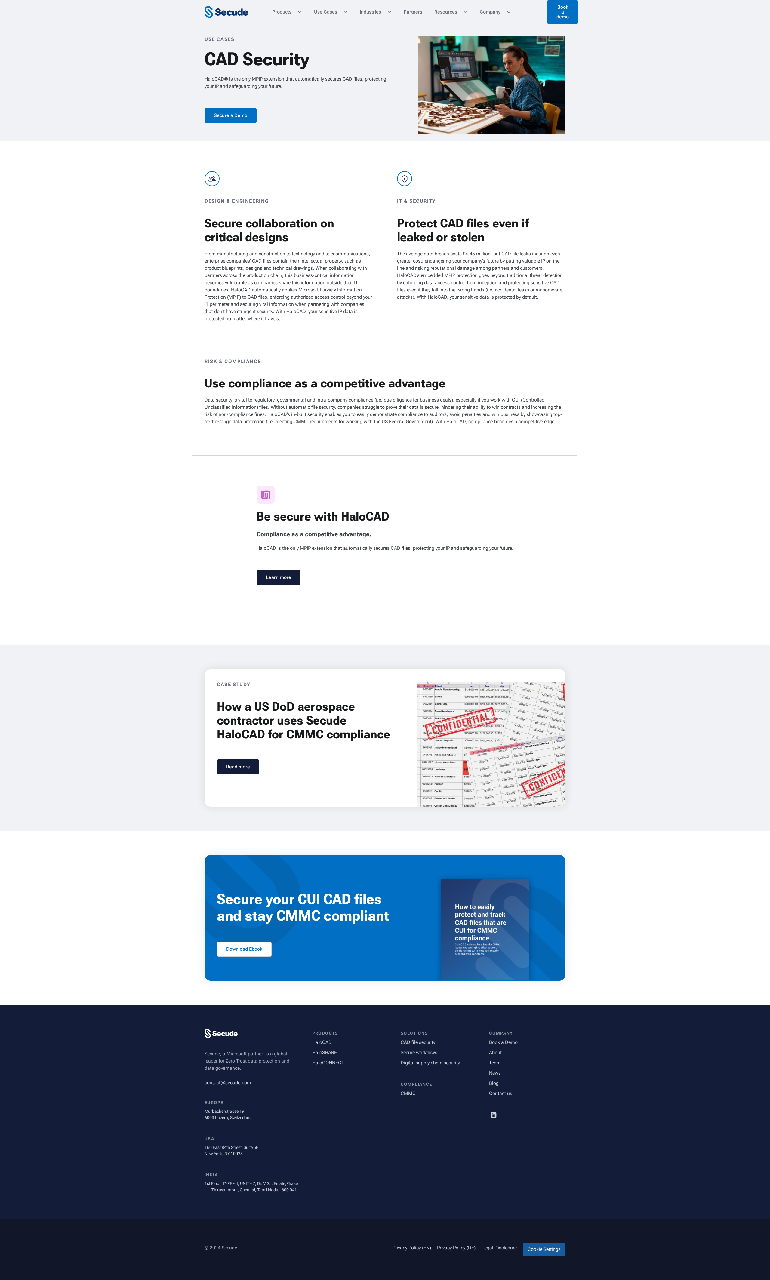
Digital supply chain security (430, 1063)
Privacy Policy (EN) (412, 1248)
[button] (287, 12)
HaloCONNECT (328, 1063)
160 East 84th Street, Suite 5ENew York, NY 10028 (231, 1150)
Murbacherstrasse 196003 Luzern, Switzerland (228, 1114)
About (495, 1052)
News (495, 1073)
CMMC (408, 1093)
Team (495, 1063)
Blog (494, 1083)
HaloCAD (322, 1042)
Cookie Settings (544, 1249)
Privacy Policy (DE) (456, 1248)
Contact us (500, 1093)
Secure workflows (419, 1052)
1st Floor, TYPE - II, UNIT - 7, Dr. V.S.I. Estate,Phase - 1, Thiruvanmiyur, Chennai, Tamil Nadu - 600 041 (251, 1186)
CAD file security (418, 1042)
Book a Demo (503, 1042)
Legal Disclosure (499, 1248)
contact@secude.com (228, 1082)
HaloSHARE (324, 1052)
